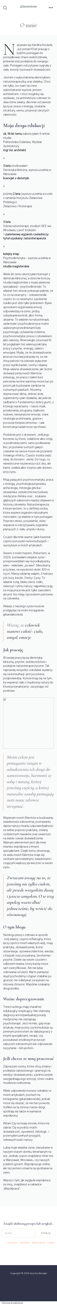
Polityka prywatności (12, 1302)
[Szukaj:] (17, 1233)
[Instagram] (29, 1287)
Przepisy (25, 1243)
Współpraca (38, 1243)
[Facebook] (18, 1287)
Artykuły (12, 1243)
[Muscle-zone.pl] (39, 1287)
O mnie (50, 1243)
